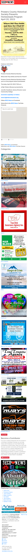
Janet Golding (7, 493)
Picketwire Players (8, 492)
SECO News (8, 100)
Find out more (6, 457)
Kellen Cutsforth (8, 495)
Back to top (24, 514)
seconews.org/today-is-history (10, 94)
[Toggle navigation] (25, 2)
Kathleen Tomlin (7, 501)
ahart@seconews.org (7, 551)
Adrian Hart (6, 490)
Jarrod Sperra (7, 498)
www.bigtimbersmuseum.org (9, 97)
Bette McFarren (7, 500)
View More (4, 434)
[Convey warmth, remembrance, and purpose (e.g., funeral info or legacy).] (14, 275)
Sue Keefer (6, 496)
